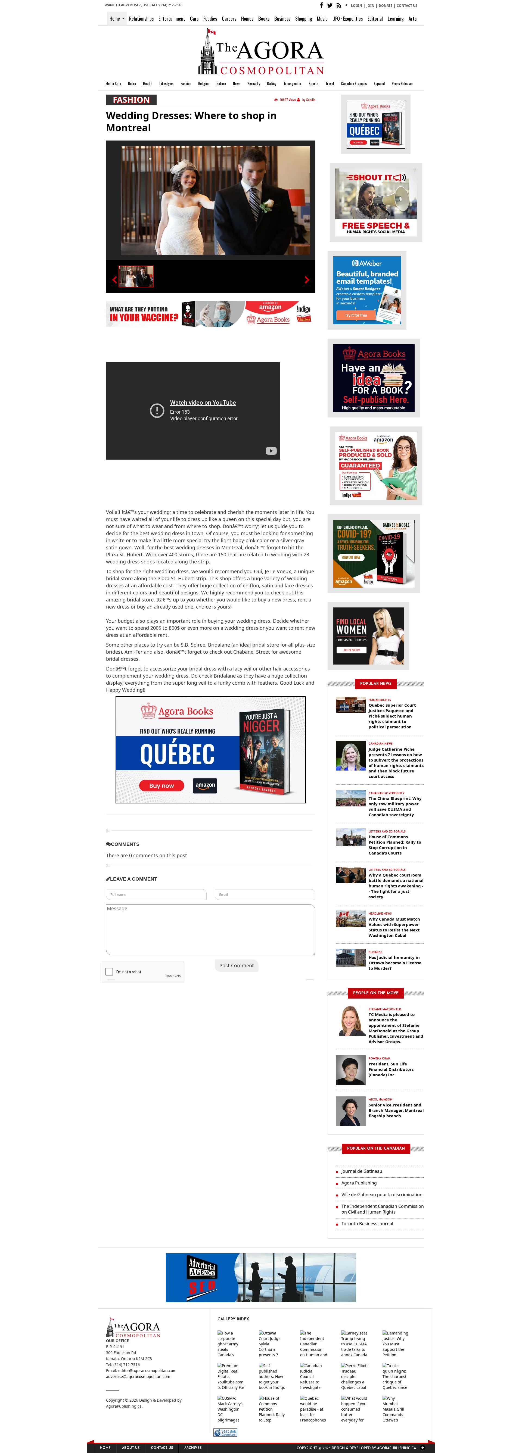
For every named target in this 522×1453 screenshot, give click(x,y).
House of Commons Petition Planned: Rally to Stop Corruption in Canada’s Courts (395, 845)
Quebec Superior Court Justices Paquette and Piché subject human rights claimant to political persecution (392, 715)
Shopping (303, 18)
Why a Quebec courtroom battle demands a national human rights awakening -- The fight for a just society (396, 885)
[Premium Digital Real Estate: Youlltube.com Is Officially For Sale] (235, 1376)
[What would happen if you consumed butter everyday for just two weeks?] (359, 1409)
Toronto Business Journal (367, 1224)
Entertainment (172, 18)
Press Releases (402, 83)
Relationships (141, 18)
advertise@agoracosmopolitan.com (138, 1376)
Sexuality (253, 83)
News (236, 83)
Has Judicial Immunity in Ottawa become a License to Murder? (395, 963)
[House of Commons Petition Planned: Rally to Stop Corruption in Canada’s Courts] (277, 1409)
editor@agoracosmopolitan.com (147, 1370)
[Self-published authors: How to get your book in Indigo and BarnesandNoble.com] (277, 1376)
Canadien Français (354, 83)
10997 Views (288, 99)
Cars (194, 18)
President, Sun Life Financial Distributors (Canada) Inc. (391, 1069)
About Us (130, 1448)
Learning (396, 18)
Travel (329, 83)
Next (310, 975)
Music (322, 18)
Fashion (186, 83)
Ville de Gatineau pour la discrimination (381, 1195)
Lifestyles (166, 83)
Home (115, 18)
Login (356, 5)
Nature (221, 83)
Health (147, 83)
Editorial (375, 18)
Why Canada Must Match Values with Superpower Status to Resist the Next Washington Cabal (394, 927)
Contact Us (407, 5)
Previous (111, 975)
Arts (413, 18)
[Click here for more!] (368, 635)
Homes (247, 18)
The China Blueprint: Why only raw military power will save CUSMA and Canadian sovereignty (395, 806)
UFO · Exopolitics (348, 18)
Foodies (210, 18)
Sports (313, 83)
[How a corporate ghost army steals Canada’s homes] (235, 1344)
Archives (192, 1448)
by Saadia (308, 99)
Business (282, 18)
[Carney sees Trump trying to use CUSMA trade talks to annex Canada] (359, 1344)
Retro (132, 83)
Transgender (293, 83)
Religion (203, 83)
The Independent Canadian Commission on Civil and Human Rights (382, 1209)
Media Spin (113, 83)
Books (263, 18)
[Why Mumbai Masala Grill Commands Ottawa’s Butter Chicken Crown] (400, 1409)
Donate (385, 5)
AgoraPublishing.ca (124, 1406)
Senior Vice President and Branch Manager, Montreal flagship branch (396, 1110)
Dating (271, 83)
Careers (229, 18)
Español (379, 83)
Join (370, 5)
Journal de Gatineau (361, 1171)
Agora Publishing (359, 1183)
